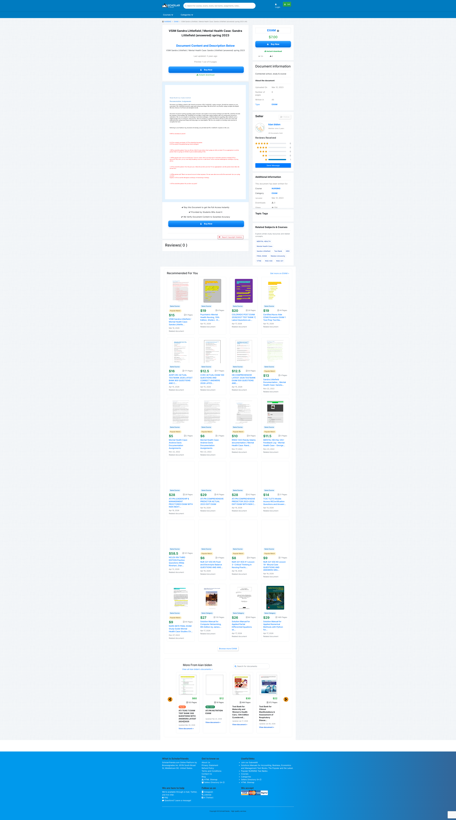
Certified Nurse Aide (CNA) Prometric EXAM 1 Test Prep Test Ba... (274, 317)
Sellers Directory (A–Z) (214, 782)
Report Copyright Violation (231, 237)
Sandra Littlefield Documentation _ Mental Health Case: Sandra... (274, 382)
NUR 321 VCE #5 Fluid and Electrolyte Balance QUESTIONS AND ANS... (211, 565)
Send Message (273, 165)
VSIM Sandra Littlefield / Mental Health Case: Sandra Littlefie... (180, 322)
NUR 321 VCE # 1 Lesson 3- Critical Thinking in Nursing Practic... (243, 565)
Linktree (207, 795)
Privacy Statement (210, 765)
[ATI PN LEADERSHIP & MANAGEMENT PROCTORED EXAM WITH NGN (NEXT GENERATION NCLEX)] (181, 475)
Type (257, 104)
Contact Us (207, 774)
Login (277, 7)
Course (258, 188)
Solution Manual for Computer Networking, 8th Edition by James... (210, 624)
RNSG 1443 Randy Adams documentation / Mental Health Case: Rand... (244, 443)
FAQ (166, 797)
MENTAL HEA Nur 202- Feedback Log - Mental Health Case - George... (274, 443)
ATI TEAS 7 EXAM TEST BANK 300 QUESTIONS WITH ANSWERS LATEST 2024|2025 (187, 716)
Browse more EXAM (228, 648)
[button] (170, 699)
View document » (186, 729)
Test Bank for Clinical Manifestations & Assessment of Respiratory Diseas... (267, 713)
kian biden (274, 124)
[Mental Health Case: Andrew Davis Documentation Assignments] (181, 411)
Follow (286, 117)
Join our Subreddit (249, 762)
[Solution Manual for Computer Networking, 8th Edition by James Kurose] (212, 597)
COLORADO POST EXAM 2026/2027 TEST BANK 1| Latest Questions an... (244, 317)
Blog (204, 776)
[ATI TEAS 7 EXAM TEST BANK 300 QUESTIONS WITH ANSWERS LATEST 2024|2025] (188, 685)
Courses (167, 15)
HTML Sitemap (210, 779)
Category (259, 193)
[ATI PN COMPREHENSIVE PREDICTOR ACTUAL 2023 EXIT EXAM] (212, 475)
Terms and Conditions (211, 771)
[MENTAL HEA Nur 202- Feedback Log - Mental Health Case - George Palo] (275, 411)
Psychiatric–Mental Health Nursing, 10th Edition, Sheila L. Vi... (210, 317)
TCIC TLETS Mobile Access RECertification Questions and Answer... (274, 501)
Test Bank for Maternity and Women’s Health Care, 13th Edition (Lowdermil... (240, 712)
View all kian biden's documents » (197, 669)
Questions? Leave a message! (177, 800)
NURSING (167, 21)
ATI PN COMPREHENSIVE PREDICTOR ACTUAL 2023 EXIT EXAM (212, 501)
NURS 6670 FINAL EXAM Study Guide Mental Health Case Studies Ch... (181, 629)
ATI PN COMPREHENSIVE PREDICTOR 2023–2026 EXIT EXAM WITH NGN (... (243, 501)
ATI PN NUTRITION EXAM (214, 711)
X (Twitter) (208, 797)
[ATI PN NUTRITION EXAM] (214, 685)
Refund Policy (208, 768)
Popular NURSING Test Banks (254, 771)
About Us (206, 762)
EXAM (176, 21)
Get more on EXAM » (279, 273)
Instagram (208, 792)
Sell (288, 4)
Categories (186, 15)
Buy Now (208, 70)
